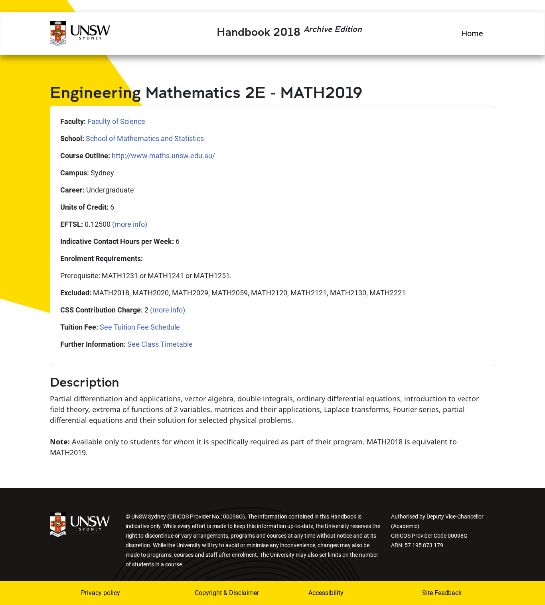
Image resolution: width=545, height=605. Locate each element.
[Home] (80, 32)
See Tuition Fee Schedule (140, 327)
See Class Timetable (160, 344)
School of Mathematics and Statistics (145, 138)
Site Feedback (442, 593)
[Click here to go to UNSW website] (80, 524)
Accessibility (326, 593)
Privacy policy (100, 593)
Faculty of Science (116, 121)
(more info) (129, 224)
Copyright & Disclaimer (222, 593)
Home (472, 33)
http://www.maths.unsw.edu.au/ (163, 155)
